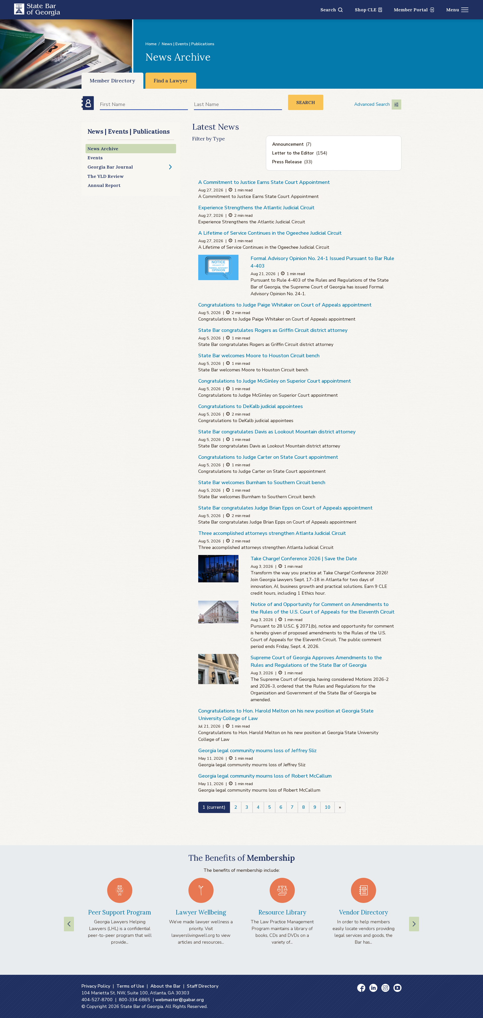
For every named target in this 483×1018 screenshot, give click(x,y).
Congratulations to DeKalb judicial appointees (250, 406)
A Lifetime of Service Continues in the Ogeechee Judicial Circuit (270, 233)
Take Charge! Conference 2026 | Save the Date (304, 558)
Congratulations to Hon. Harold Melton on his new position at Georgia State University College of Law (286, 714)
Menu (452, 10)
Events (95, 158)
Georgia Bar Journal (110, 167)
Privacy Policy (96, 986)
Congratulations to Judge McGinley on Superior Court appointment (274, 381)
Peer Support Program (119, 912)
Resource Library (282, 912)
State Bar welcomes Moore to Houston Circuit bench (258, 355)
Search (328, 10)
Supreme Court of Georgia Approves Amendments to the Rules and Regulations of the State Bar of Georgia (316, 661)
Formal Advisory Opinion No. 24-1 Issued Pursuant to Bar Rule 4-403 (322, 262)
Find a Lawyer (171, 80)
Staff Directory (202, 986)
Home (150, 44)
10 (327, 807)
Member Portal (411, 10)
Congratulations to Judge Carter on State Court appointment (268, 457)
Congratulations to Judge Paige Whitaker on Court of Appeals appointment (285, 304)
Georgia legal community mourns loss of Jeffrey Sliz (257, 750)
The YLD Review (106, 176)
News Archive (103, 148)
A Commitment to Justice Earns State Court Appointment (264, 182)
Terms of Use (130, 986)
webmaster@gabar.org (179, 1000)
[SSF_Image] (218, 568)
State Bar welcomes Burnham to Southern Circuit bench (261, 482)
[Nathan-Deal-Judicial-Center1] (218, 669)
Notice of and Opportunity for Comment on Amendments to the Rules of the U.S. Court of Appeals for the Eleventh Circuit (322, 608)
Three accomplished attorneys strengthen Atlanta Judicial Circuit (272, 533)
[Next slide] (414, 924)
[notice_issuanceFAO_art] (218, 267)
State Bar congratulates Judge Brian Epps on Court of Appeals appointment (285, 507)
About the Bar (165, 986)
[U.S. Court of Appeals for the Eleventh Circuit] (218, 612)
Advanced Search (372, 104)
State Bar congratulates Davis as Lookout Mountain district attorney (276, 431)
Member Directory (112, 80)
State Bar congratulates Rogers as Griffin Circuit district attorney (272, 330)
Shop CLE (365, 10)
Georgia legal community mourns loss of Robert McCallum (265, 776)
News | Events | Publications (188, 44)
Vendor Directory (363, 912)
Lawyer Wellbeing (201, 912)
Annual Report (104, 185)
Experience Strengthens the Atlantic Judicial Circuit (256, 207)
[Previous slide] (69, 924)
